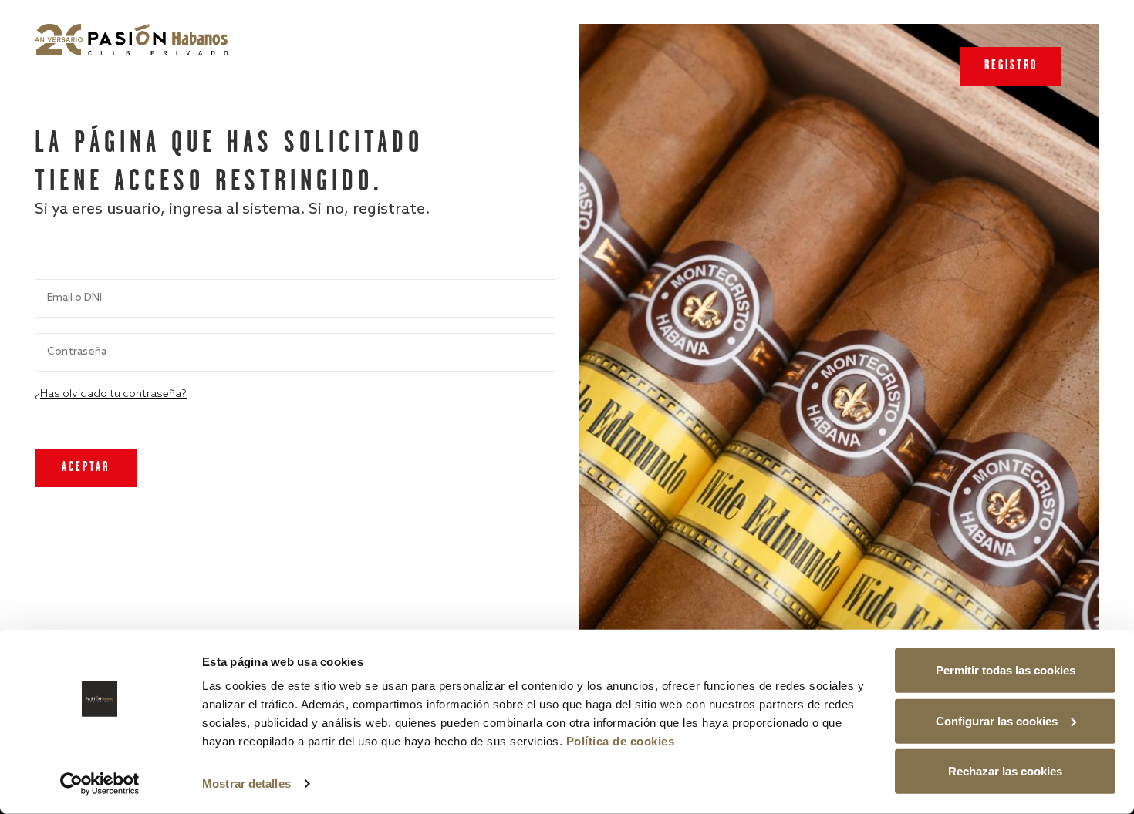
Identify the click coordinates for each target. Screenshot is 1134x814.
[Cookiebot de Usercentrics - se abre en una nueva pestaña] (99, 784)
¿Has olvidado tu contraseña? (111, 394)
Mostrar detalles (246, 783)
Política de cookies (620, 741)
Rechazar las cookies (1005, 771)
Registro (1011, 65)
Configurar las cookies (997, 720)
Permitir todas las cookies (1005, 670)
